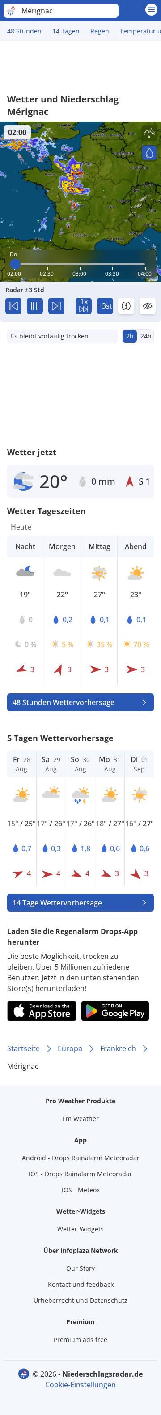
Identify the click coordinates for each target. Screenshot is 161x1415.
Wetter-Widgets (80, 1229)
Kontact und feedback (81, 1284)
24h (146, 336)
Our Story (80, 1268)
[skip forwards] (56, 306)
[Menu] (151, 10)
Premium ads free (80, 1339)
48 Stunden (24, 31)
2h (130, 336)
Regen (99, 31)
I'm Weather (81, 1118)
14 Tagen (66, 31)
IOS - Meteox (81, 1190)
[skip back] (13, 306)
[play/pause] (35, 306)
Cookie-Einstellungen (80, 1385)
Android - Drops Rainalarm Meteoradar (81, 1158)
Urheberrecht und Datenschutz (80, 1300)
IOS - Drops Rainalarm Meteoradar (80, 1174)
